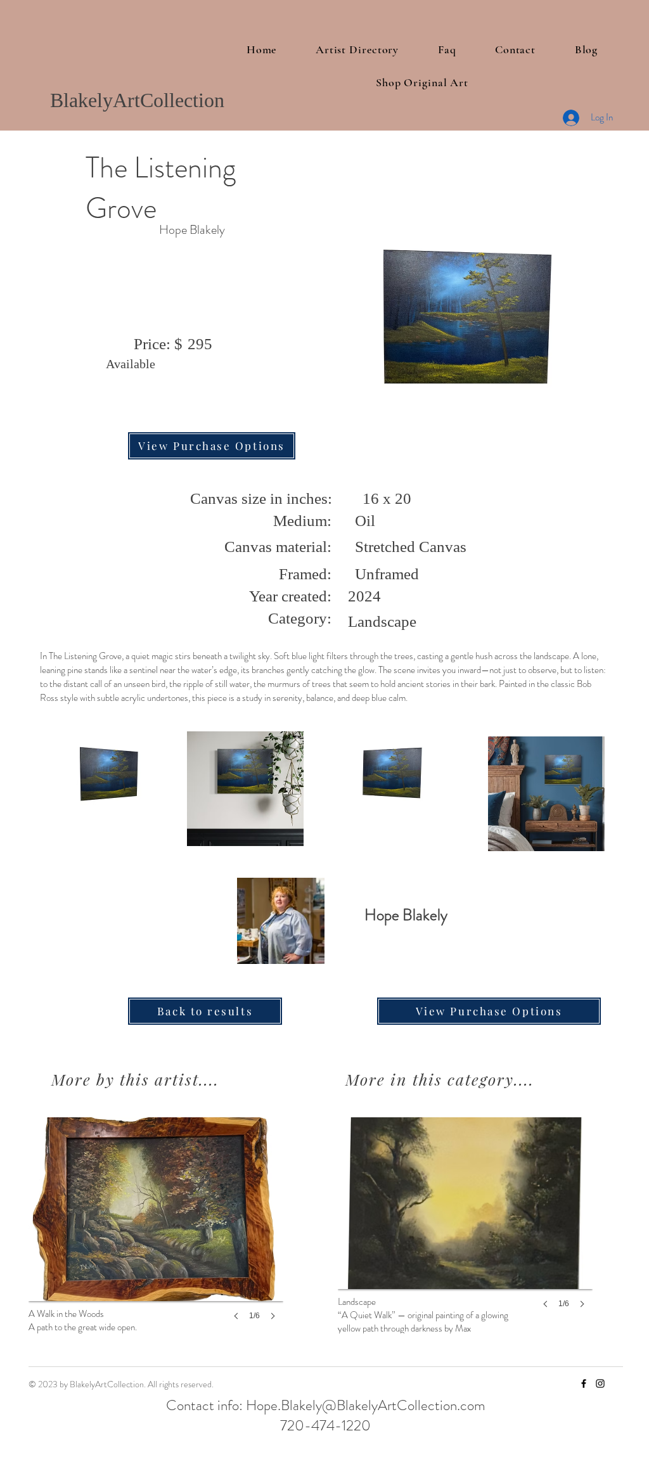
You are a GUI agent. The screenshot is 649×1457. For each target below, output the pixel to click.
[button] (156, 1231)
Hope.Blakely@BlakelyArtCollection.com (365, 1405)
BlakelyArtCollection (137, 100)
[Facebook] (583, 1383)
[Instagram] (600, 1383)
